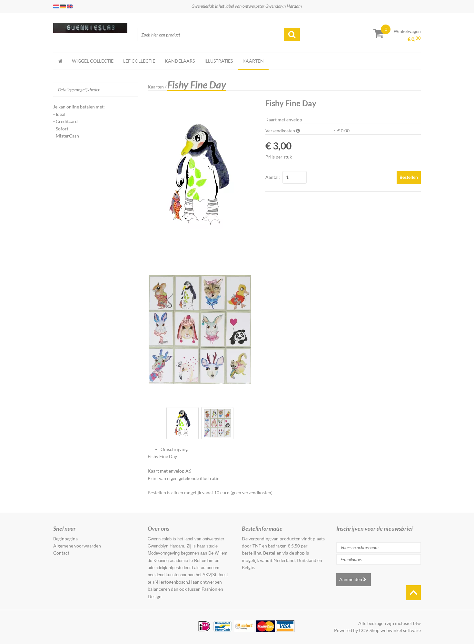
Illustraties (218, 61)
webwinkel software (400, 630)
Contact (61, 553)
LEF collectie (139, 61)
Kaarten (253, 61)
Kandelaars (180, 61)
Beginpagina (65, 538)
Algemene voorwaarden (77, 545)
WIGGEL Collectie (93, 61)
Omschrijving (174, 449)
